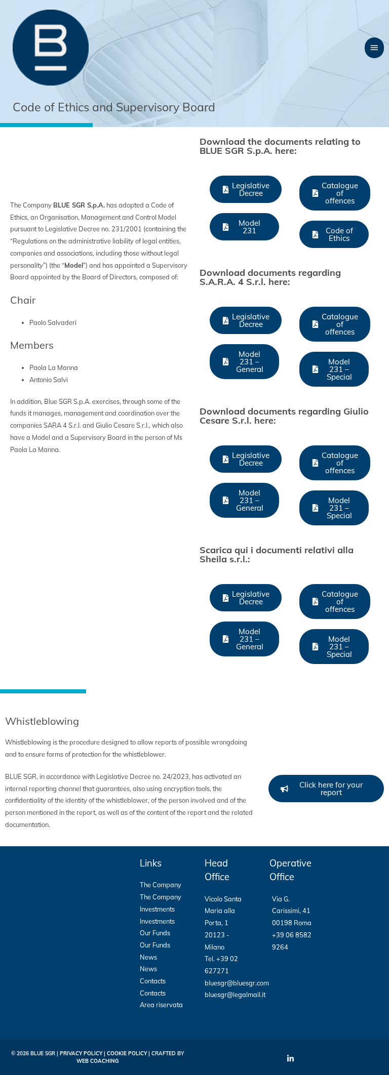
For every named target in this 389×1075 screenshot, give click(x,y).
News (148, 957)
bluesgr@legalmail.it (235, 994)
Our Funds (155, 933)
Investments (157, 909)
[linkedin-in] (292, 1058)
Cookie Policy (127, 1053)
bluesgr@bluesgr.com (237, 983)
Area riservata (161, 1005)
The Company (160, 885)
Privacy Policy (81, 1053)
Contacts (153, 981)
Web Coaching (97, 1061)
